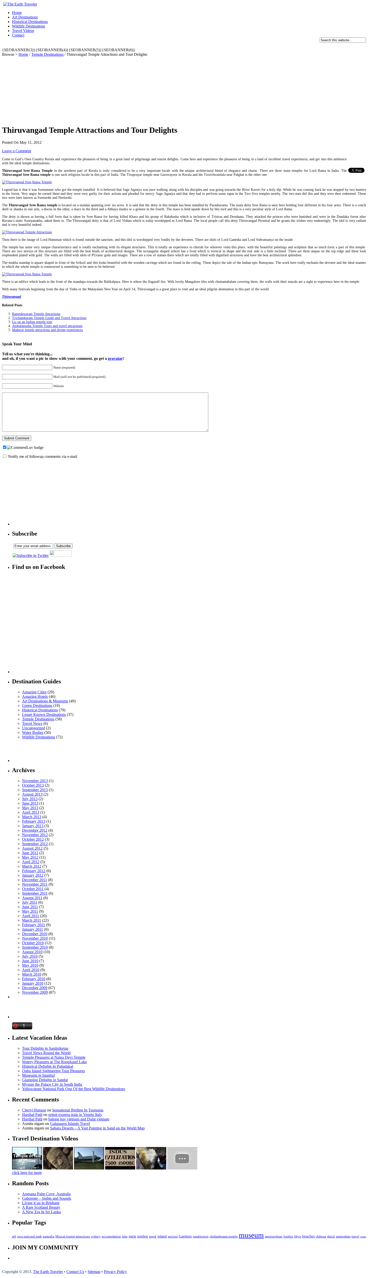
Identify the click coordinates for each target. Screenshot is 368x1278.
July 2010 (30, 956)
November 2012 (35, 835)
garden (142, 1236)
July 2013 (30, 799)
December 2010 (34, 934)
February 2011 (33, 925)
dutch (331, 1236)
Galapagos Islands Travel (70, 1123)
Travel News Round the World (46, 1053)
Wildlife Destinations (28, 26)
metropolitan (273, 1236)
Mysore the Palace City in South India (52, 1084)
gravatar (115, 358)
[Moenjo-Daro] (120, 1168)
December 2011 (34, 880)
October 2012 (33, 839)
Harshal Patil (32, 1114)
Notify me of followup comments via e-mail (42, 456)
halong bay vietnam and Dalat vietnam (78, 1119)
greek (152, 1236)
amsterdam (343, 1236)
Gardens (185, 1236)
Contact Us (75, 1271)
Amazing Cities (34, 692)
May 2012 (30, 857)
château (321, 1236)
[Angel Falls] (151, 1168)
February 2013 (33, 821)
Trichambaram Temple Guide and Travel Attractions (49, 318)
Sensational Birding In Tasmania (77, 1110)
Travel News (32, 723)
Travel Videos (23, 31)
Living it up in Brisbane (41, 1203)
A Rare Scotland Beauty (41, 1207)
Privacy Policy (115, 1271)
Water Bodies (32, 732)
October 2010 (33, 943)
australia (48, 1236)
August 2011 (32, 898)
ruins (363, 1236)
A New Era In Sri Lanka (41, 1212)
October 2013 (33, 785)
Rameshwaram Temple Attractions (36, 314)
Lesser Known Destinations (44, 714)
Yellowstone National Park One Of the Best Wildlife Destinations (73, 1089)
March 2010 (31, 974)
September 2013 (35, 790)
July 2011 (29, 902)
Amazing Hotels (35, 696)
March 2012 (31, 866)
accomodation (111, 1236)
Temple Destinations (47, 54)
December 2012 (34, 830)
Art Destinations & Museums (45, 701)
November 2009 (35, 992)
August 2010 (32, 952)
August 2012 (32, 848)
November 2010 (35, 938)
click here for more (27, 1172)
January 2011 (32, 929)
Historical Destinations (30, 22)
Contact (18, 35)
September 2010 (35, 947)
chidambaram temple (224, 1236)
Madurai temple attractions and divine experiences (47, 330)
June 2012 (30, 853)
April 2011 (30, 916)
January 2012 (32, 875)
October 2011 (33, 889)
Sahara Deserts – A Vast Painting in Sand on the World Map (97, 1128)
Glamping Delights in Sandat (45, 1080)
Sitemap (94, 1271)
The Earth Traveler (48, 1271)
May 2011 (30, 911)
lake (125, 1236)
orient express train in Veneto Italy (75, 1114)
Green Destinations (37, 705)
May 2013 (30, 808)
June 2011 (30, 907)
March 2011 (31, 920)
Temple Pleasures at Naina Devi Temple (53, 1057)
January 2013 (32, 826)
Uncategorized (33, 728)
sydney (96, 1236)
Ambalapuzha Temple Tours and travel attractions (47, 326)
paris (132, 1236)
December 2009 (34, 988)
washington (201, 1236)
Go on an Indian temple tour (32, 322)
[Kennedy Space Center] (89, 1168)
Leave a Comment (16, 151)
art (14, 1236)
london (288, 1236)
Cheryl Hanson (34, 1110)
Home (17, 13)
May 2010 (30, 965)
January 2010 (32, 983)
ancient (173, 1236)
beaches (308, 1236)
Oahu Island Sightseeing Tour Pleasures (53, 1071)
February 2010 (33, 979)
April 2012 (30, 862)
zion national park (29, 1236)
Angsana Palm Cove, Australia (46, 1194)
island (162, 1236)
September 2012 (35, 844)
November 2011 (35, 884)
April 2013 (30, 812)
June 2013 (30, 803)
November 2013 (35, 781)
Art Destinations (25, 17)
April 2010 (30, 970)
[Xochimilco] (182, 1168)
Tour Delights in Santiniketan (45, 1048)
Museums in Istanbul (38, 1075)
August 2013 (32, 794)
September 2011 (35, 893)
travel (355, 1236)
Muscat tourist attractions (72, 1236)
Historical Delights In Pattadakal (47, 1066)
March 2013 (31, 817)
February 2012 (33, 871)
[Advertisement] (93, 46)
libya (297, 1236)
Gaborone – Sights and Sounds (46, 1198)
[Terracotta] (58, 1168)
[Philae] (27, 1168)
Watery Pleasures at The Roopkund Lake (54, 1062)
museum (251, 1235)
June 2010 (30, 961)
